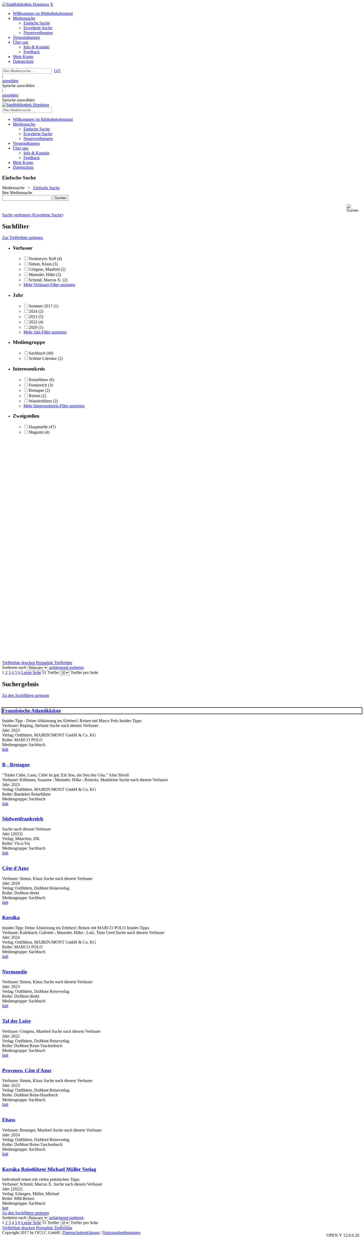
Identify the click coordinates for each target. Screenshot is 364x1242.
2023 (33, 316)
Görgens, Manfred (44, 269)
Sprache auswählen (18, 85)
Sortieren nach (14, 667)
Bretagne (36, 390)
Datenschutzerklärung (81, 1232)
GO (57, 70)
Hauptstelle (38, 427)
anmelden (10, 81)
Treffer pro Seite (84, 672)
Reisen (34, 395)
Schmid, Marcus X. (45, 280)
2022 (33, 322)
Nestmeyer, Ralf (42, 258)
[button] (354, 208)
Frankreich (38, 385)
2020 (33, 327)
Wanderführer (40, 401)
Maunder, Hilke (42, 274)
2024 (33, 311)
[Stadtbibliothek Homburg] (25, 4)
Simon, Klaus (40, 264)
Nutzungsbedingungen (121, 1232)
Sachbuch (37, 353)
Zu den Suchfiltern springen (25, 695)
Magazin (36, 432)
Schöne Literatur (43, 358)
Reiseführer (38, 379)
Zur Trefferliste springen (22, 237)
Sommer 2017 (40, 306)
